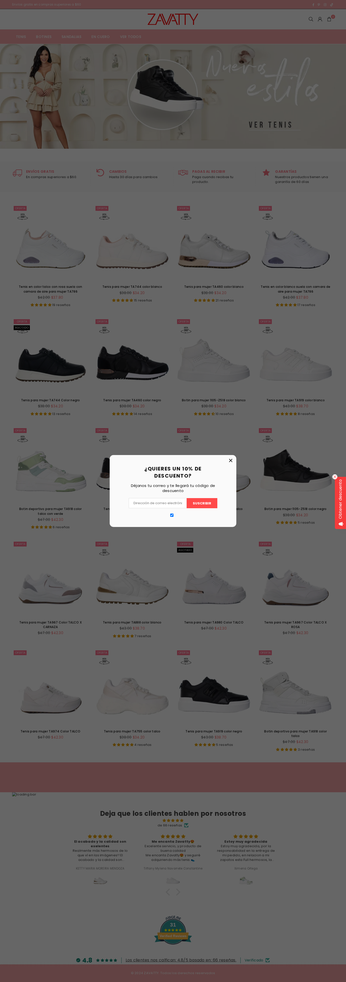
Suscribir (202, 503)
